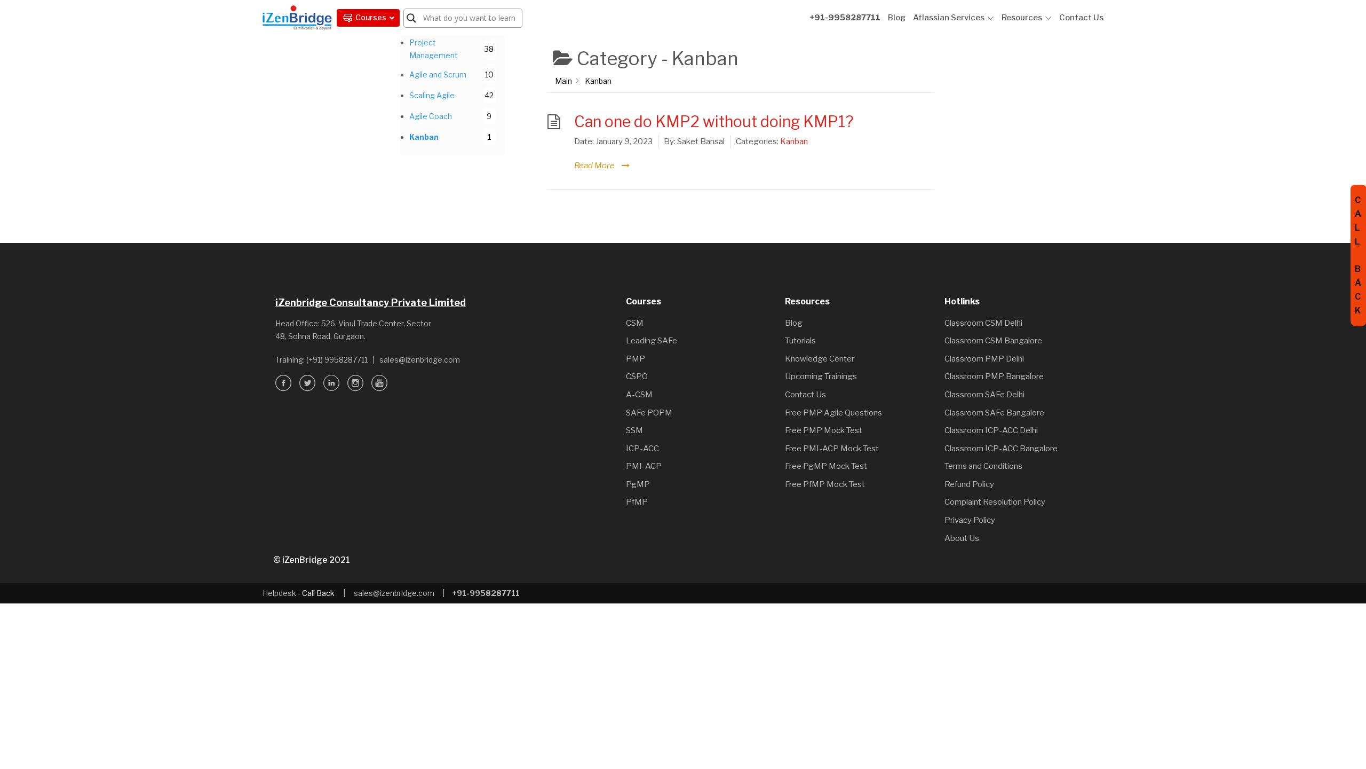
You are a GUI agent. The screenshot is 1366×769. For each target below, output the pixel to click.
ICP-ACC (642, 448)
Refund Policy (969, 484)
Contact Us (1081, 17)
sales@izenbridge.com (419, 359)
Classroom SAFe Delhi (984, 394)
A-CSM (639, 394)
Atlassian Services (948, 17)
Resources (1022, 17)
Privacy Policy (969, 520)
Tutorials (800, 341)
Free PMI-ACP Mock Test (832, 448)
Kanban (794, 141)
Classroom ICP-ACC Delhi (991, 430)
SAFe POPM (649, 413)
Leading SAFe (651, 341)
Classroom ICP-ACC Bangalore (1001, 448)
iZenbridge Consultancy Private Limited (370, 302)
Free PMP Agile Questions (833, 413)
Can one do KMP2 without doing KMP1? (713, 121)
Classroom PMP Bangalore (994, 376)
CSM (635, 323)
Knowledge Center (819, 359)
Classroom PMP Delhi (984, 359)
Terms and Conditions (983, 466)
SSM (634, 430)
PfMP (637, 502)
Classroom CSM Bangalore (993, 341)
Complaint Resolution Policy (994, 502)
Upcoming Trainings (821, 376)
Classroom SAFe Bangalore (994, 413)
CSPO (637, 376)
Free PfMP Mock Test (825, 484)
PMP (635, 359)
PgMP (638, 484)
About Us (961, 538)
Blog (897, 17)
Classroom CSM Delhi (983, 323)
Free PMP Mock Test (823, 430)
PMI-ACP (644, 466)
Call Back (318, 593)
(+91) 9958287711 (337, 359)
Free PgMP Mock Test (826, 466)
